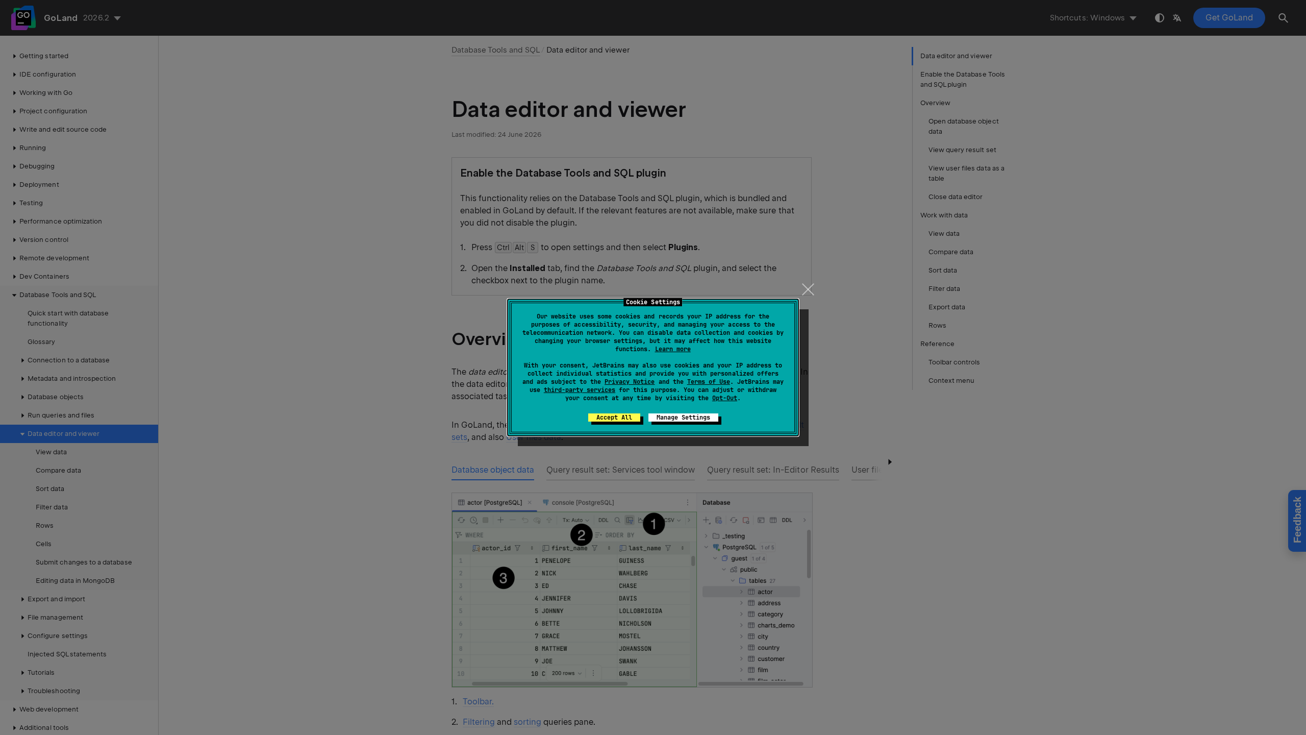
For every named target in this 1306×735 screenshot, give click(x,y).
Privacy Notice (630, 382)
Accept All (614, 417)
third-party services (579, 390)
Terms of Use (708, 382)
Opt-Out (724, 398)
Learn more (673, 349)
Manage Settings (683, 417)
